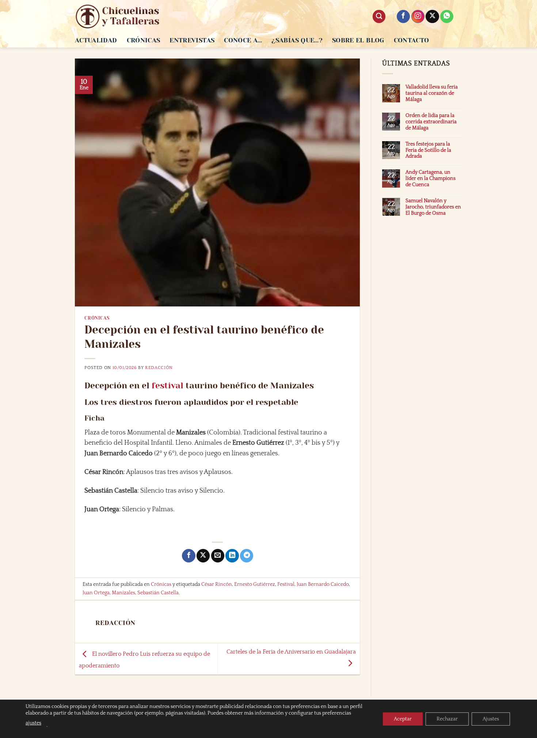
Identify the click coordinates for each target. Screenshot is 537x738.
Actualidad (96, 40)
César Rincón (216, 584)
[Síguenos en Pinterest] (446, 16)
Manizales (123, 593)
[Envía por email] (217, 555)
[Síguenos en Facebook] (403, 16)
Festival (285, 584)
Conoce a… (243, 40)
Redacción (159, 367)
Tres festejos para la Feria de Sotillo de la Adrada (428, 150)
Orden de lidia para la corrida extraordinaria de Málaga (431, 122)
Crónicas (143, 40)
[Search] (379, 16)
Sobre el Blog (358, 40)
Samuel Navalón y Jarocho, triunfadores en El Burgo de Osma (433, 207)
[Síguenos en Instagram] (417, 16)
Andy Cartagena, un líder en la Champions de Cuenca (430, 178)
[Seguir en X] (432, 16)
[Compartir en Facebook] (188, 555)
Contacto (411, 40)
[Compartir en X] (203, 555)
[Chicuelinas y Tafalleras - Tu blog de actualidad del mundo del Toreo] (117, 16)
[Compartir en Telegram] (246, 555)
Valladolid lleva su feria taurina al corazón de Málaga (431, 93)
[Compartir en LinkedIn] (232, 555)
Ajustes (491, 719)
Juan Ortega (96, 593)
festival (167, 385)
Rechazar (447, 719)
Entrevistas (192, 40)
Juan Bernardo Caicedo (323, 584)
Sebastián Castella (158, 593)
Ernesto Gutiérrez (254, 584)
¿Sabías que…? (297, 40)
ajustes (33, 723)
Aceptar (403, 719)
